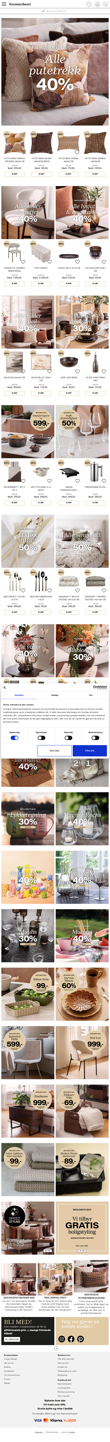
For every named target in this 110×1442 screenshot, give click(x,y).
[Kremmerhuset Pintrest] (80, 1339)
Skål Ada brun (69, 378)
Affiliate (7, 1383)
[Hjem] (20, 4)
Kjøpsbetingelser (65, 1384)
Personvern (39, 1432)
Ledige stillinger (10, 1359)
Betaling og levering (66, 1392)
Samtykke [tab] (19, 695)
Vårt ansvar (9, 1363)
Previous (6, 1228)
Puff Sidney (41, 268)
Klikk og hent (63, 1363)
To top (56, 1348)
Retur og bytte (64, 1396)
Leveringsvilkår (64, 1388)
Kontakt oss (62, 1367)
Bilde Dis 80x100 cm (14, 378)
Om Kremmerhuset (12, 1375)
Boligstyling (62, 1375)
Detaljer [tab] (55, 695)
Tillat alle (89, 751)
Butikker (7, 1367)
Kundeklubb (9, 1371)
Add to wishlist (23, 152)
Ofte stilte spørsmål (66, 1359)
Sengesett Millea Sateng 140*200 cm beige (69, 600)
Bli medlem (12, 1340)
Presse (7, 1379)
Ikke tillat (54, 751)
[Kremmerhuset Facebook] (71, 1339)
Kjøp (15, 174)
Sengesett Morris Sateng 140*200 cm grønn (95, 600)
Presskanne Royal (95, 487)
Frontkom (71, 1432)
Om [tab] (91, 695)
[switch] (41, 738)
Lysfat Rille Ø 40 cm (69, 268)
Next (49, 1228)
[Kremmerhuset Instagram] (61, 1339)
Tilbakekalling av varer (67, 1371)
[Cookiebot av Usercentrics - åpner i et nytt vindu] (95, 687)
